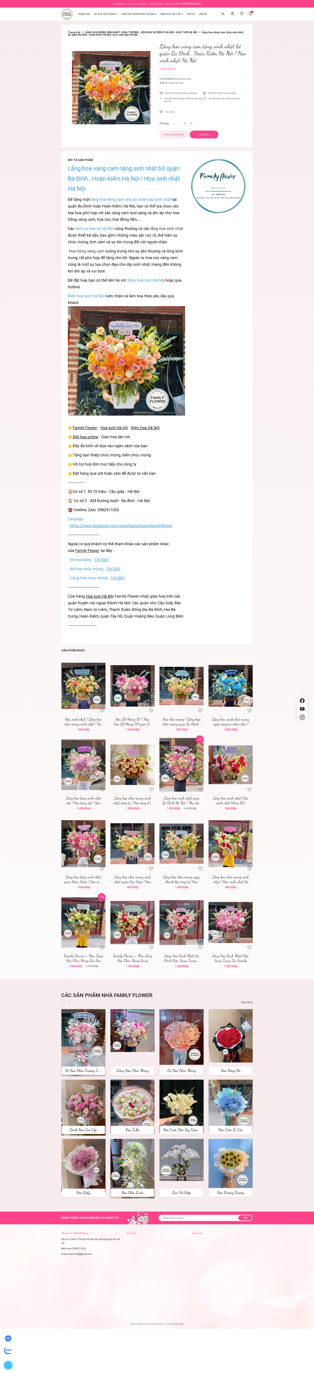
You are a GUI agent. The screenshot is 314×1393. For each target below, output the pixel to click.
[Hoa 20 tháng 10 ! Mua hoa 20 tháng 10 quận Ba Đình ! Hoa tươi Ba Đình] (132, 685)
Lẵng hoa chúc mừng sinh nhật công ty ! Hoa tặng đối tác (132, 800)
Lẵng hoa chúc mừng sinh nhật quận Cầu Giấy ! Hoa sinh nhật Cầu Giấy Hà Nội (132, 879)
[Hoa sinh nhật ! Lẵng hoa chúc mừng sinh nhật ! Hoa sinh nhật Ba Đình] (83, 685)
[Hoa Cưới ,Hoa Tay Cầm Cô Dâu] (181, 1106)
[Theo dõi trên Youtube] (302, 709)
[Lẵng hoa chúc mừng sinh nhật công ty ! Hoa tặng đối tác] (132, 764)
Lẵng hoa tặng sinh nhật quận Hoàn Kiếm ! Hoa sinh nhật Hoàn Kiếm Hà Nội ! (83, 879)
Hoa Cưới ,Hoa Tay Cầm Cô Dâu (186, 1129)
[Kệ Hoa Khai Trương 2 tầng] (83, 1042)
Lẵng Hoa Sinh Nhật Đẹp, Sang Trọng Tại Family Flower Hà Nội (230, 958)
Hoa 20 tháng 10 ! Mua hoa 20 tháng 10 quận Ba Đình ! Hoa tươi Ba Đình (132, 721)
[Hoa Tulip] (132, 1106)
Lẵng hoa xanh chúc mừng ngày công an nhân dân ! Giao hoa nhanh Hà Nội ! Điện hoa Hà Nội (230, 721)
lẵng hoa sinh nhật (166, 228)
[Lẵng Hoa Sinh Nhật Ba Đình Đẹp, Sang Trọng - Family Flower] (181, 922)
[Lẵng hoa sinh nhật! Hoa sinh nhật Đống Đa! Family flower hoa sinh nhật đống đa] (231, 764)
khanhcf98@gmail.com (80, 1254)
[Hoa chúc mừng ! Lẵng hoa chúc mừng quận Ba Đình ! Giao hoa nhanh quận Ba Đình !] (181, 685)
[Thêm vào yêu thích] (166, 112)
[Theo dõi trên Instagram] (302, 717)
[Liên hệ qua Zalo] (8, 1350)
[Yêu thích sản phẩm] (242, 14)
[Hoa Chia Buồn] (132, 1168)
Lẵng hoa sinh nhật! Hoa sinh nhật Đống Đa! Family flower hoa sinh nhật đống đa (230, 800)
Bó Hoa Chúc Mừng (181, 1070)
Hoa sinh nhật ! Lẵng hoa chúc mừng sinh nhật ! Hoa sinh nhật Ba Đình (83, 721)
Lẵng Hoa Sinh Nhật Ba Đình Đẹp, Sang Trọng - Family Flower (181, 958)
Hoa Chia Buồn (132, 1192)
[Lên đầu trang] (302, 726)
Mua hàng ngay (191, 3)
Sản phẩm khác (73, 650)
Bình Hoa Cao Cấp (83, 1129)
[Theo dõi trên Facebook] (302, 701)
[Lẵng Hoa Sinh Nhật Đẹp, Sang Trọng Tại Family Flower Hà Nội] (231, 922)
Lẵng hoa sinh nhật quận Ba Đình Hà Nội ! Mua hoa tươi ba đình (181, 800)
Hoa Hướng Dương (230, 1192)
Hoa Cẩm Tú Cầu (230, 1129)
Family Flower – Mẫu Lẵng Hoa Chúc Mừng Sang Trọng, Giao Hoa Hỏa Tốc (132, 958)
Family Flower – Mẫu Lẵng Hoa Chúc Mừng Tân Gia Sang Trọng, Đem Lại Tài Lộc (83, 958)
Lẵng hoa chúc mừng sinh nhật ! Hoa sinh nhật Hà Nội (230, 879)
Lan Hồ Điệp (181, 1192)
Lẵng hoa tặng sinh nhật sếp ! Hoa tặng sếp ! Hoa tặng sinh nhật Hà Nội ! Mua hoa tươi (83, 800)
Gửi (245, 1217)
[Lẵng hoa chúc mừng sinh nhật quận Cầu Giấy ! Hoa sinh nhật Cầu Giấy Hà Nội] (132, 843)
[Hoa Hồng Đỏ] (231, 1035)
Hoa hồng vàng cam (86, 251)
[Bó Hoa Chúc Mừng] (181, 1036)
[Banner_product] (218, 186)
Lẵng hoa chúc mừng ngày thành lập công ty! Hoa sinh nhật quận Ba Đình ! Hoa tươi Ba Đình (181, 879)
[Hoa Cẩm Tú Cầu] (231, 1106)
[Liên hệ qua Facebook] (8, 1339)
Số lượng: (164, 123)
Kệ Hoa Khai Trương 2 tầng (85, 1070)
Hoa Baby (83, 1192)
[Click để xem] (111, 87)
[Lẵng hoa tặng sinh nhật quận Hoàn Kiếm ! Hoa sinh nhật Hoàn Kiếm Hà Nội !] (83, 843)
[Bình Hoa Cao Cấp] (83, 1107)
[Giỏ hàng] (251, 14)
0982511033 (79, 1248)
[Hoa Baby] (83, 1165)
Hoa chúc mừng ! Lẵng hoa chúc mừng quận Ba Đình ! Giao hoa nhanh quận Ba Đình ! (182, 721)
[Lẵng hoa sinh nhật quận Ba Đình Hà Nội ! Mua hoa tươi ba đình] (181, 764)
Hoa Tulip (132, 1129)
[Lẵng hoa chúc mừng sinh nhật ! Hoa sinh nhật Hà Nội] (231, 843)
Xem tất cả (247, 1002)
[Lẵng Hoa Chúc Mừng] (132, 1030)
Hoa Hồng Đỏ (230, 1070)
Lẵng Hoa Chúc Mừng (132, 1070)
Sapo (181, 1324)
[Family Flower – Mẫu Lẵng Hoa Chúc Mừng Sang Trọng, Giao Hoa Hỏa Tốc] (132, 922)
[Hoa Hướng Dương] (231, 1163)
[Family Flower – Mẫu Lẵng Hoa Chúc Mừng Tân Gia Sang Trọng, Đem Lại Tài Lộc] (83, 922)
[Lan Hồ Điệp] (181, 1159)
